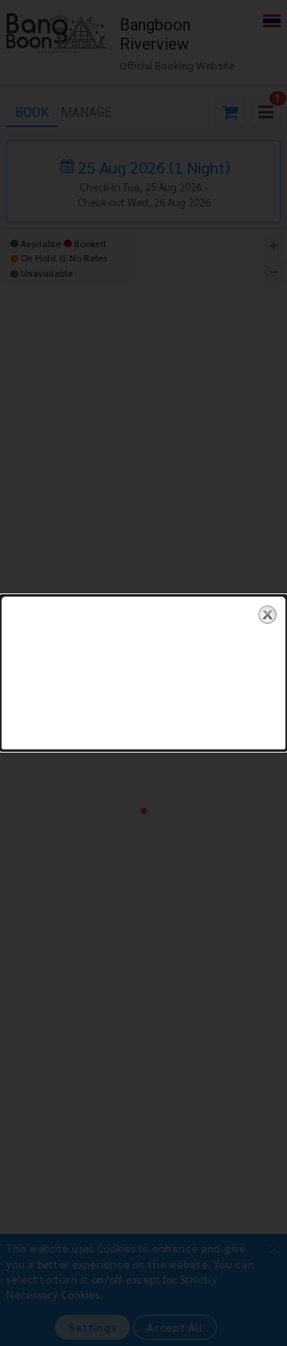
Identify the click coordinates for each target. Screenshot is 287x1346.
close (267, 615)
